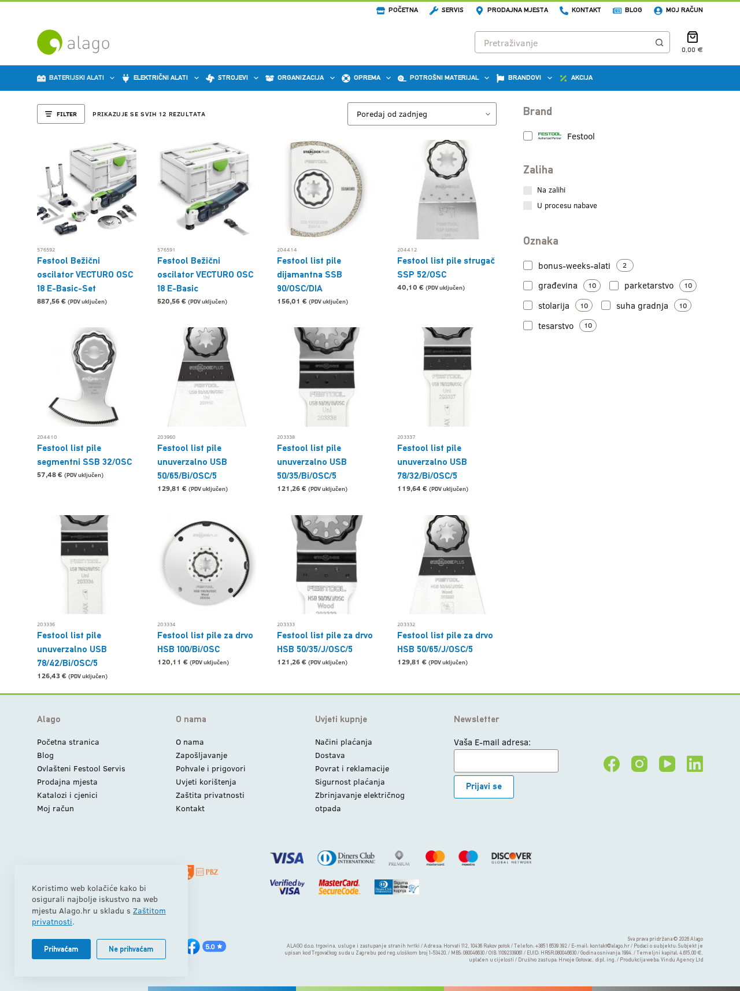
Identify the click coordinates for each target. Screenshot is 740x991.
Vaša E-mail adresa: (492, 742)
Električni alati (161, 77)
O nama (190, 741)
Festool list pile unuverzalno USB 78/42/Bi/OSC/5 (72, 649)
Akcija (582, 77)
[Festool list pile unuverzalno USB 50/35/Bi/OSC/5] (326, 377)
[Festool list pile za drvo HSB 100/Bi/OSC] (207, 565)
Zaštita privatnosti (210, 794)
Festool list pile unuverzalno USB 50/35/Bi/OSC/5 (312, 461)
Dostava (330, 754)
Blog (633, 10)
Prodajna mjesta (517, 10)
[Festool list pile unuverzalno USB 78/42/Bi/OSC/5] (86, 565)
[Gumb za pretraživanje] (659, 42)
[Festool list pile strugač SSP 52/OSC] (447, 189)
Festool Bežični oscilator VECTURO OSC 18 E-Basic (205, 274)
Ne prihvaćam (131, 949)
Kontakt (586, 10)
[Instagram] (639, 764)
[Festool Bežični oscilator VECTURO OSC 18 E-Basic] (207, 189)
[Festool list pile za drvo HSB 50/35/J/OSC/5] (326, 565)
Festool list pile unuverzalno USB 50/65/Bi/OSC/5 (192, 461)
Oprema (367, 77)
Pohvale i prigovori (211, 768)
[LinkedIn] (695, 764)
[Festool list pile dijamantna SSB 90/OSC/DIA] (326, 189)
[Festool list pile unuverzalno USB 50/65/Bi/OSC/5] (207, 377)
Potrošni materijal (444, 77)
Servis (453, 10)
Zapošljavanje (201, 754)
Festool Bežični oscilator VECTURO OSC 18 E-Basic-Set (85, 274)
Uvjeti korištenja (206, 781)
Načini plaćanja (343, 741)
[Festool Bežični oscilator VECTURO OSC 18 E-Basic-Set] (86, 189)
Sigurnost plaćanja (350, 781)
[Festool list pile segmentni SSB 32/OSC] (86, 377)
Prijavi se (484, 786)
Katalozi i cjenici (67, 794)
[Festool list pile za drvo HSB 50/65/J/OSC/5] (447, 565)
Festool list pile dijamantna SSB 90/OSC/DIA (309, 274)
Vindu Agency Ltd (682, 960)
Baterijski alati (76, 77)
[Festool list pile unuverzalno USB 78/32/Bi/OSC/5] (447, 377)
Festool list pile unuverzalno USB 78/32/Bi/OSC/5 (432, 461)
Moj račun (684, 10)
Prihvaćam (61, 949)
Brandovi (524, 77)
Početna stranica (68, 741)
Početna (403, 10)
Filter (67, 113)
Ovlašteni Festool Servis (81, 768)
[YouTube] (667, 764)
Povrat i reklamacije (352, 768)
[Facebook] (612, 764)
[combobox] (562, 42)
